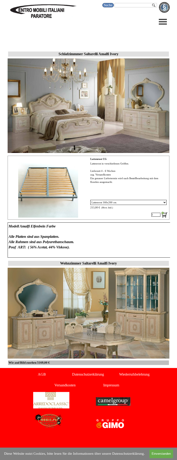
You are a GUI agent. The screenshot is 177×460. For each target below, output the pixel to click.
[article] (88, 188)
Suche (108, 5)
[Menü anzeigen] (163, 22)
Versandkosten (65, 385)
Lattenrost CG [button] (98, 159)
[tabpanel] (88, 240)
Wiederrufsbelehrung (134, 374)
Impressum (111, 385)
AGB (42, 374)
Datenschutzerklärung (88, 374)
